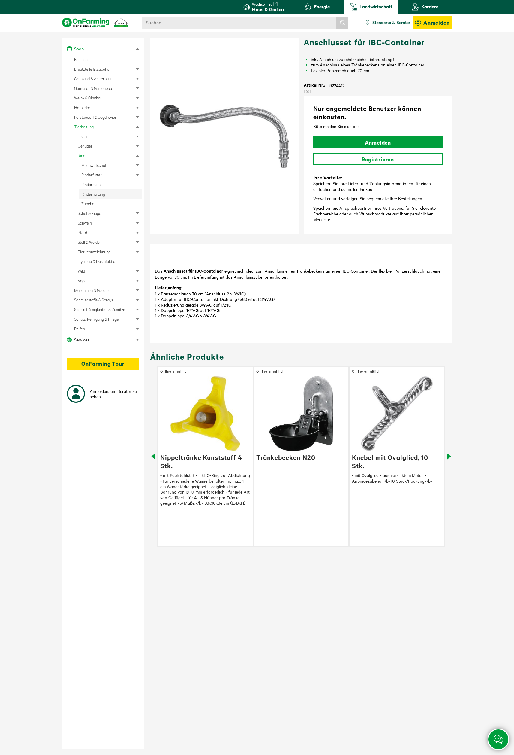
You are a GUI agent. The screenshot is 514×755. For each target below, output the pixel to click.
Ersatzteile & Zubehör (92, 69)
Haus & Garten (268, 7)
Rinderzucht (91, 184)
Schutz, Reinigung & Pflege (96, 319)
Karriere (429, 6)
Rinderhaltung (93, 194)
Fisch (82, 136)
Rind (81, 155)
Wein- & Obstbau (88, 97)
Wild (81, 271)
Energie (322, 6)
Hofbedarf (83, 107)
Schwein (85, 222)
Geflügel (85, 145)
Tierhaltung (84, 126)
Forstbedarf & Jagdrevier (95, 117)
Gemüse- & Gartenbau (93, 88)
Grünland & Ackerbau (92, 78)
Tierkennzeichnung (94, 251)
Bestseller (82, 59)
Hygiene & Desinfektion (97, 261)
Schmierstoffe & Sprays (93, 299)
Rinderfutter (91, 174)
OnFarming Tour (102, 363)
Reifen (79, 328)
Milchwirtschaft (94, 165)
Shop (79, 48)
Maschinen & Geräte (91, 290)
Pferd (82, 232)
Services (81, 339)
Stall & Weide (89, 242)
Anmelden (436, 22)
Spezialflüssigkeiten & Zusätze (99, 309)
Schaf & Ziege (89, 213)
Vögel (82, 280)
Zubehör (88, 203)
